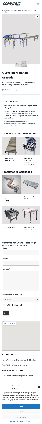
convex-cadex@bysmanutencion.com (22, 376)
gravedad (15, 90)
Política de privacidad (25, 421)
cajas (8, 90)
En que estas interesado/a (12, 295)
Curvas (8, 89)
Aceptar (21, 406)
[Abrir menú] (38, 3)
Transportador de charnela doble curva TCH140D (11, 199)
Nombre (6, 248)
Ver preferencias (21, 417)
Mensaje (6, 269)
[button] (39, 387)
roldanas (19, 90)
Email (5, 258)
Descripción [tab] (7, 96)
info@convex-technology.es (20, 365)
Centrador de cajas (10, 227)
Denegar (21, 412)
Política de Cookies (14, 421)
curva (11, 90)
